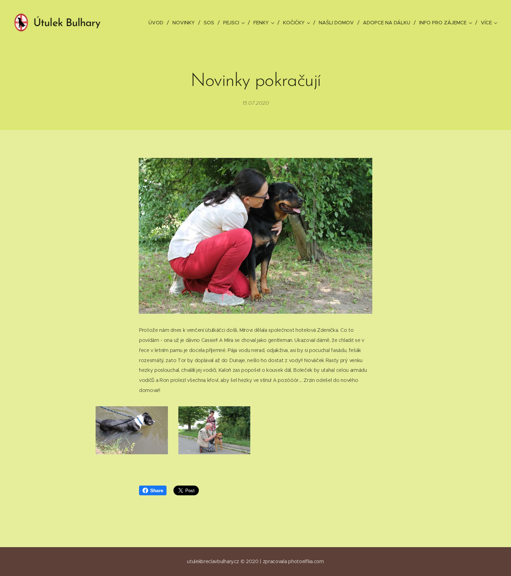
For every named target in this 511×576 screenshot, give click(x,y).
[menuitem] (158, 22)
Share (156, 490)
